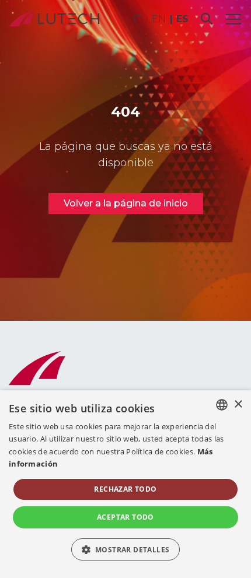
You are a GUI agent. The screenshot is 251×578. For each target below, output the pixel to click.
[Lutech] (54, 19)
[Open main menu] (233, 19)
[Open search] (206, 19)
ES (182, 18)
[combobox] (222, 405)
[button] (125, 549)
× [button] (237, 404)
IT (137, 18)
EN (159, 18)
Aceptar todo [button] (125, 517)
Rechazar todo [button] (125, 489)
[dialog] (125, 484)
